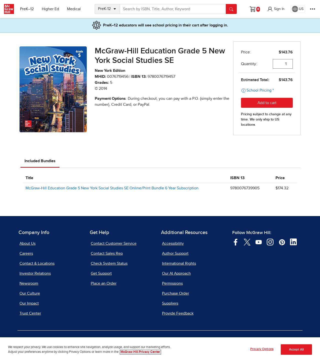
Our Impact (29, 303)
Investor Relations (35, 273)
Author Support (175, 253)
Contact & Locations (37, 263)
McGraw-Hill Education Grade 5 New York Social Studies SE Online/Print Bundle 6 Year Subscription (112, 188)
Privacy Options (262, 349)
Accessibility (173, 243)
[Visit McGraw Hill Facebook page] (235, 242)
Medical (74, 9)
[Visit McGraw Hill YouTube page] (258, 242)
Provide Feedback (178, 313)
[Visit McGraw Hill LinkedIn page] (293, 242)
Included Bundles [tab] (40, 161)
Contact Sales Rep (107, 253)
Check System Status (109, 263)
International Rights (179, 263)
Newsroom (29, 283)
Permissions (172, 283)
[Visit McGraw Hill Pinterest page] (281, 242)
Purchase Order (175, 293)
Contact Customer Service (113, 243)
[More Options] (312, 8)
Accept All (296, 349)
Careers (26, 253)
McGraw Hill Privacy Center (140, 352)
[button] (275, 8)
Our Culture (30, 293)
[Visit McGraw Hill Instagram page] (270, 242)
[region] (160, 349)
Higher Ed (50, 9)
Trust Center (30, 313)
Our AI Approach (176, 273)
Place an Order (103, 283)
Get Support (101, 273)
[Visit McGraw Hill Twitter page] (247, 242)
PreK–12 (27, 9)
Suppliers (170, 303)
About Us (28, 243)
